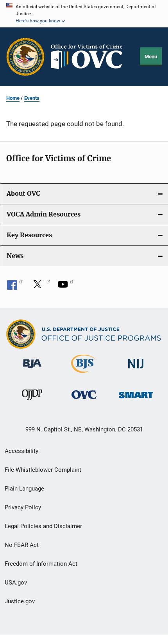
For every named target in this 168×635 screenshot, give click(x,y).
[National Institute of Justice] (136, 370)
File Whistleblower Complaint (43, 469)
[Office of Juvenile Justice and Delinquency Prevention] (32, 401)
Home (13, 98)
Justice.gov (20, 601)
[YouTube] (65, 287)
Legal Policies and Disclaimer (43, 526)
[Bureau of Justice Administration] (32, 369)
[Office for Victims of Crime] (84, 400)
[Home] (90, 56)
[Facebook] (14, 287)
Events (31, 98)
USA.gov (16, 582)
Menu (151, 57)
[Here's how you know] (84, 13)
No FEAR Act (22, 544)
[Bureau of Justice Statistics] (84, 374)
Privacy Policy (23, 507)
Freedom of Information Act (41, 563)
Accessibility (21, 451)
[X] (40, 287)
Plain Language (24, 488)
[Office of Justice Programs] (25, 57)
